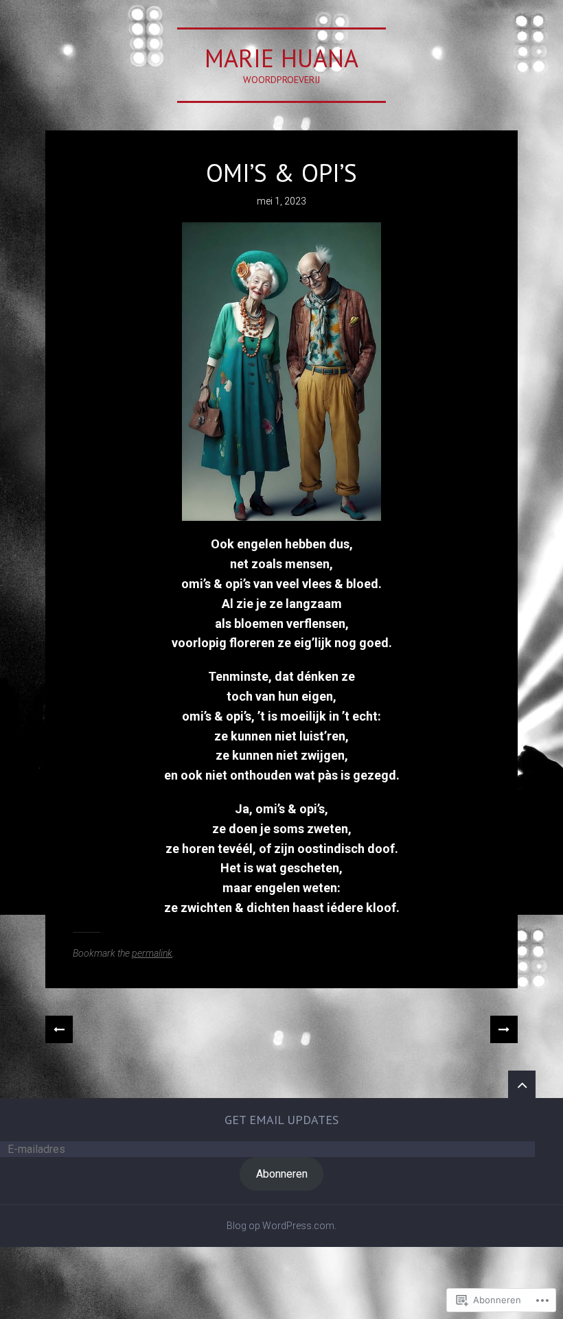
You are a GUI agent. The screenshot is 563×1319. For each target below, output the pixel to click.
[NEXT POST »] (504, 1029)
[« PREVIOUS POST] (59, 1029)
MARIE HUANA (281, 58)
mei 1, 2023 (281, 201)
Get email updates (281, 1120)
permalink (152, 953)
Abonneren (282, 1173)
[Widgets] (522, 1084)
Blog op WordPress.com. (281, 1225)
